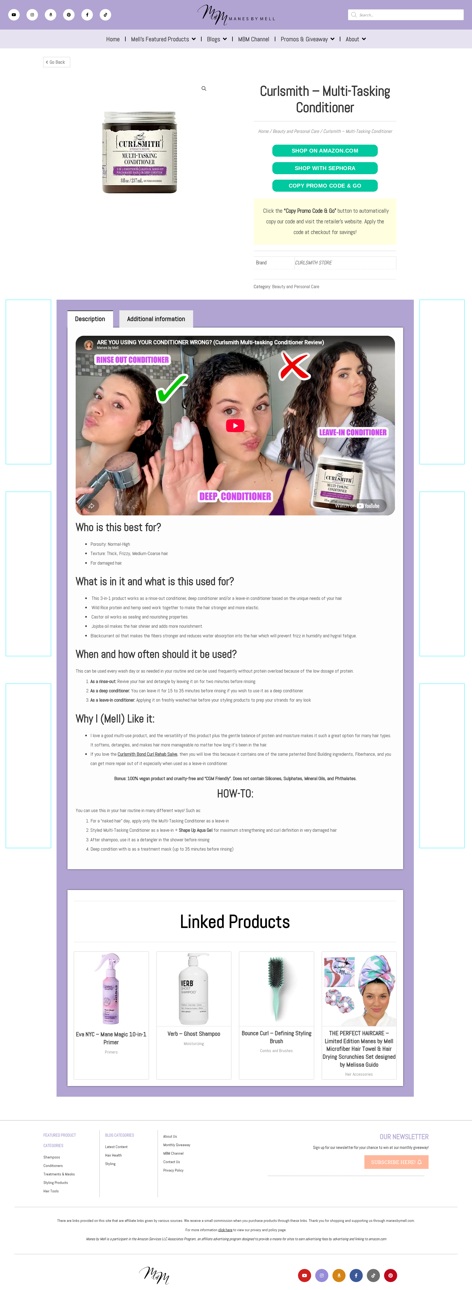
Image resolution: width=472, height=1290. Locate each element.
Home (113, 39)
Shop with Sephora (325, 168)
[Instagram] (32, 15)
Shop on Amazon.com (325, 151)
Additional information (156, 318)
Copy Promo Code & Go (325, 186)
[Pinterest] (69, 15)
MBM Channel (253, 39)
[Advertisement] (28, 382)
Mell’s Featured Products (160, 39)
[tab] (90, 318)
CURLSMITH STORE (313, 262)
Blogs (213, 39)
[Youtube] (14, 15)
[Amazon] (50, 15)
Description (90, 318)
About (352, 39)
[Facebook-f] (87, 15)
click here (225, 1229)
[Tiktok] (105, 15)
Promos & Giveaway (304, 39)
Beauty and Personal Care (296, 131)
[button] (56, 62)
